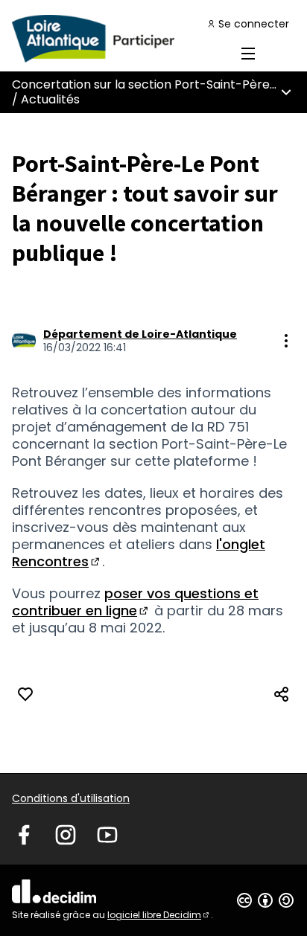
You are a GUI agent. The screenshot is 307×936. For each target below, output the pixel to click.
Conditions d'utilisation (71, 798)
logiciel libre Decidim (159, 914)
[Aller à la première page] (116, 38)
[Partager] (281, 694)
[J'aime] (25, 694)
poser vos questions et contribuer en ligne (135, 602)
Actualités (50, 99)
